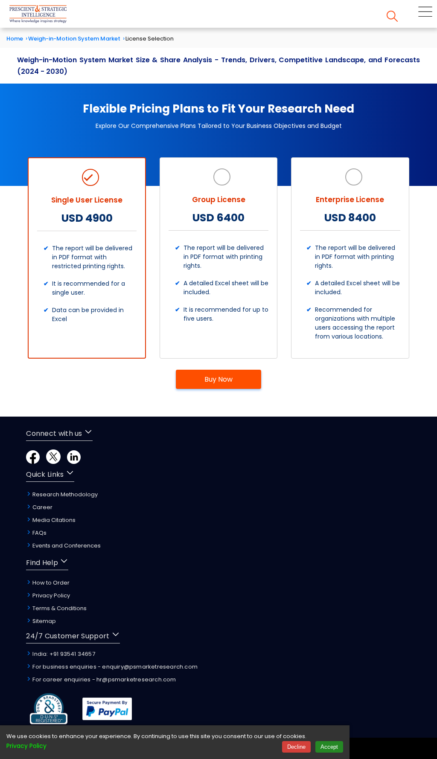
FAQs (39, 533)
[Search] (392, 16)
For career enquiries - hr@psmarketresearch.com (103, 679)
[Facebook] (33, 461)
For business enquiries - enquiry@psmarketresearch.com (114, 667)
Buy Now (218, 379)
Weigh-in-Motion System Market (74, 39)
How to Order (50, 583)
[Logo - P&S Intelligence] (49, 14)
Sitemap (43, 621)
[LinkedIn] (74, 461)
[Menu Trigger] (425, 11)
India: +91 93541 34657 (63, 654)
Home (14, 39)
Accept (329, 747)
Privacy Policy (50, 595)
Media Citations (53, 520)
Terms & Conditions (59, 608)
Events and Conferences (66, 546)
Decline (296, 747)
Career (41, 507)
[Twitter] (53, 461)
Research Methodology (64, 494)
